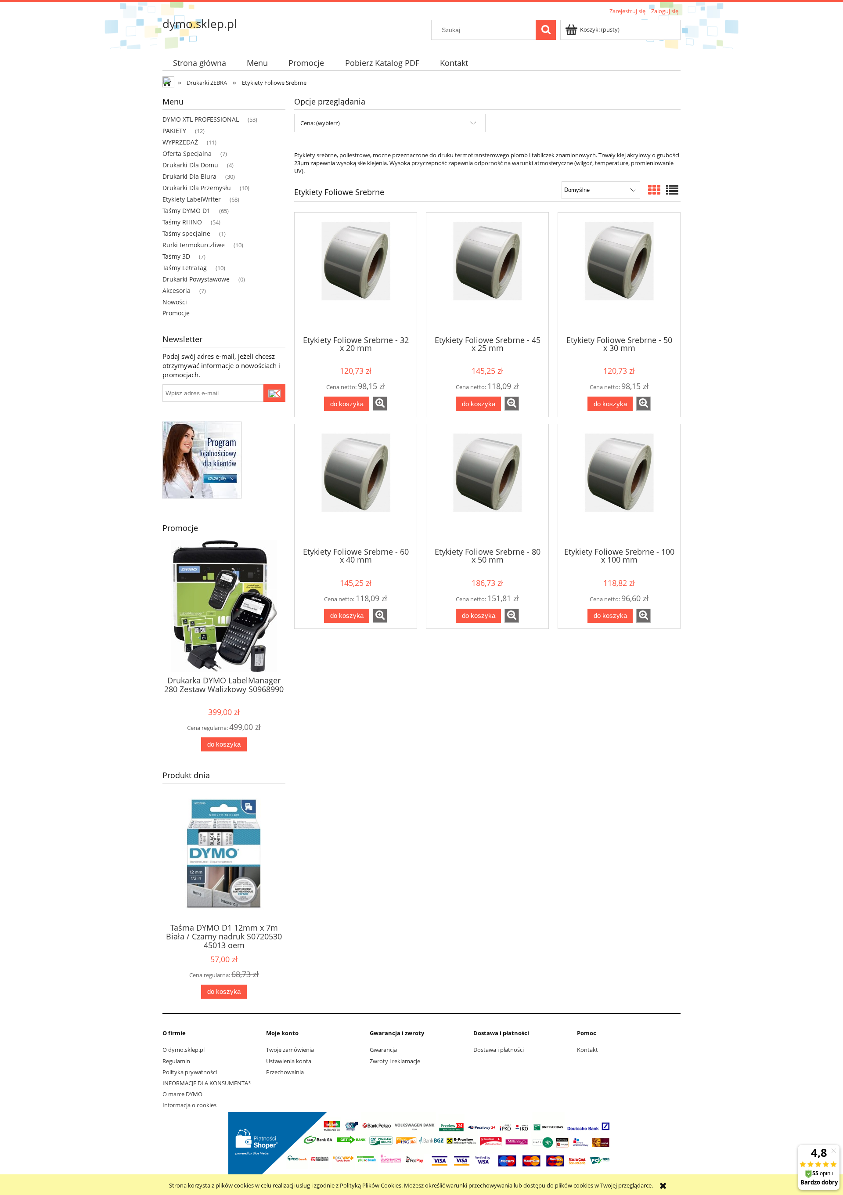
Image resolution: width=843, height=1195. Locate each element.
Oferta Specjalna (187, 153)
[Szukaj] (546, 30)
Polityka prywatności (189, 1072)
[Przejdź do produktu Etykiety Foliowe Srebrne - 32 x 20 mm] (355, 273)
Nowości (174, 302)
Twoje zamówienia (290, 1050)
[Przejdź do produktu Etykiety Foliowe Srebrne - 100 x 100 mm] (619, 485)
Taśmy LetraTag (184, 268)
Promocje (176, 313)
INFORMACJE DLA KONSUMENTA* (206, 1083)
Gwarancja (383, 1050)
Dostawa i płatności (498, 1050)
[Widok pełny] (672, 189)
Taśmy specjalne (186, 233)
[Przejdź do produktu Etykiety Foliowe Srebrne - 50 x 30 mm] (619, 273)
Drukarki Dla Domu (190, 165)
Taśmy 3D (176, 256)
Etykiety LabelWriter (191, 199)
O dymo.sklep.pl (183, 1050)
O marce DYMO (182, 1094)
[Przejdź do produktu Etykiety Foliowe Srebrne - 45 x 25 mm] (487, 273)
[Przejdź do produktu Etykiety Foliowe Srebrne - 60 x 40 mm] (355, 485)
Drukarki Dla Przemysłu (196, 188)
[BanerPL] (201, 459)
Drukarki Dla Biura (189, 176)
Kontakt (587, 1050)
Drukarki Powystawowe (196, 279)
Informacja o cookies (189, 1105)
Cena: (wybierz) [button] (320, 123)
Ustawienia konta (288, 1061)
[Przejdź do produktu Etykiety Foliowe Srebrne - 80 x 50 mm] (487, 485)
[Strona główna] (169, 83)
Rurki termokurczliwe (193, 245)
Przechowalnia (285, 1072)
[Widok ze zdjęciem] (654, 189)
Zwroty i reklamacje (395, 1061)
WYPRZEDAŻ (180, 142)
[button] (380, 404)
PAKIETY (174, 130)
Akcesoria (176, 290)
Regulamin (176, 1061)
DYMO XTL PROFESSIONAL (200, 119)
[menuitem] (199, 63)
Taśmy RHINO (182, 222)
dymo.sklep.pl (199, 24)
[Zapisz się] (274, 393)
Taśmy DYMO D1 (186, 210)
